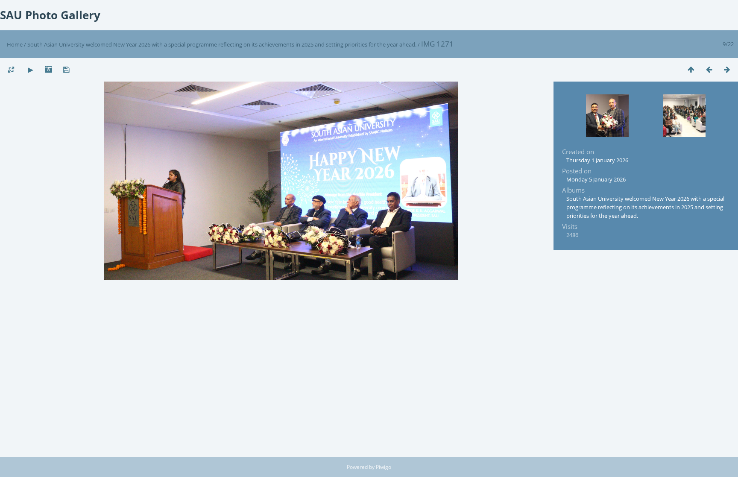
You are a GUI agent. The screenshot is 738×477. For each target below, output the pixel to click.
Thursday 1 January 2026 (597, 160)
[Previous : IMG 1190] (709, 69)
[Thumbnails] (691, 69)
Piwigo (383, 467)
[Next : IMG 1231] (727, 69)
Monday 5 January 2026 (596, 179)
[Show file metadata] (48, 69)
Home (15, 44)
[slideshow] (30, 69)
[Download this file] (66, 69)
